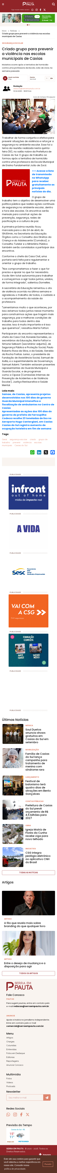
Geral (4, 439)
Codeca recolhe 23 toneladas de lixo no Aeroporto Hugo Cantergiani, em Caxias (27, 420)
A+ (51, 78)
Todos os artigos (28, 973)
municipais (7, 445)
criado (32, 439)
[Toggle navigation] (3, 4)
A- (47, 78)
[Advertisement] (22, 689)
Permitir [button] (48, 1164)
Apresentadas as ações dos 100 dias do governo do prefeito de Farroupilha (27, 413)
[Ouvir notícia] (5, 78)
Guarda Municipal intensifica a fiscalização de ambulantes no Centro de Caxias (28, 404)
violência (27, 442)
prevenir (16, 442)
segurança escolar (18, 439)
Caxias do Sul (20, 445)
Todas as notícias (28, 873)
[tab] (27, 24)
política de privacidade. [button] (15, 1169)
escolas (37, 442)
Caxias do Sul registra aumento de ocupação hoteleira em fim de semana (26, 426)
